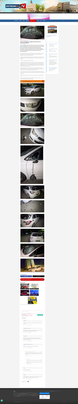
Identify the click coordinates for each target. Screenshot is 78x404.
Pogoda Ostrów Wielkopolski (50, 35)
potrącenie (16, 394)
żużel (19, 396)
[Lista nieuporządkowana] (26, 313)
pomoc (14, 394)
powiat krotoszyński (23, 394)
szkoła (25, 395)
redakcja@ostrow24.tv (58, 391)
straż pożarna (23, 395)
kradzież (36, 392)
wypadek (33, 395)
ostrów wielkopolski (23, 304)
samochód (28, 304)
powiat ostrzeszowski (30, 394)
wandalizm (30, 304)
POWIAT (24, 20)
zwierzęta (16, 396)
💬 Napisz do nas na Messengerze (44, 393)
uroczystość (30, 395)
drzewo (20, 392)
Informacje (25, 40)
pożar (37, 394)
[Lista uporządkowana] (25, 313)
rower (15, 395)
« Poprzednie (23, 381)
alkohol (14, 392)
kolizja (28, 392)
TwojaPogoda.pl (49, 36)
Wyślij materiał (33, 20)
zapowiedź (36, 395)
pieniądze (32, 393)
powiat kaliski (18, 394)
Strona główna (16, 20)
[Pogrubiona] (22, 313)
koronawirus (31, 392)
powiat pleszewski (34, 394)
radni (13, 395)
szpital (27, 395)
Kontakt (44, 20)
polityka (37, 393)
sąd (28, 395)
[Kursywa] (23, 313)
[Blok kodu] (28, 313)
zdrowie (14, 396)
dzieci (21, 392)
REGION (38, 20)
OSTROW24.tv (47, 395)
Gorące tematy (22, 40)
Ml (29, 359)
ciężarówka (16, 392)
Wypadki (27, 20)
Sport (41, 20)
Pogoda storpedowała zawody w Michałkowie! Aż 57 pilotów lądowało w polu (53, 68)
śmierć (18, 396)
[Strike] (24, 313)
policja (26, 304)
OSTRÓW (20, 20)
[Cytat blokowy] (27, 313)
